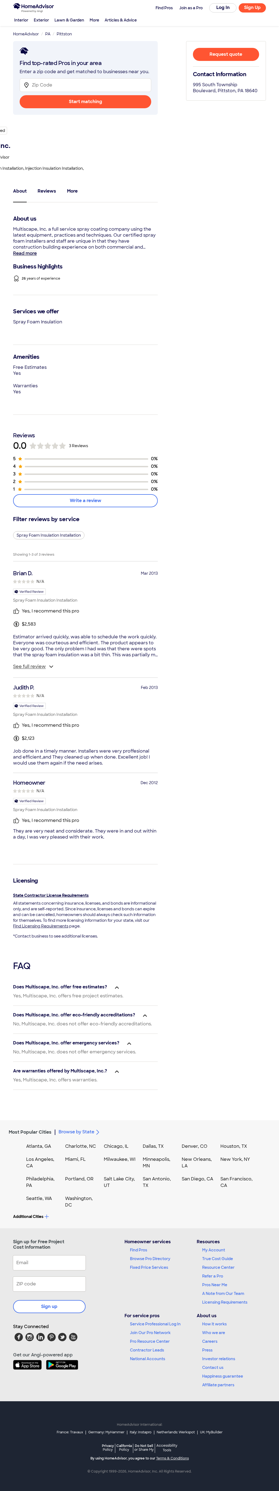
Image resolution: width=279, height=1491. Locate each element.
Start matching (85, 101)
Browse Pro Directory (150, 1258)
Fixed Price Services (149, 1267)
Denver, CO (194, 1146)
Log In (223, 7)
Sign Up (252, 7)
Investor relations (218, 1358)
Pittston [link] (64, 34)
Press (207, 1350)
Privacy (108, 1448)
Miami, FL (75, 1159)
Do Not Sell (144, 1448)
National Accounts (147, 1358)
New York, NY (235, 1159)
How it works (214, 1324)
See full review (29, 666)
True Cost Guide (217, 1258)
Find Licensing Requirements (40, 926)
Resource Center (218, 1267)
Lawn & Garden (69, 20)
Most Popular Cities (30, 1132)
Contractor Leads (147, 1350)
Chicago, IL (116, 1146)
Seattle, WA (39, 1198)
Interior (21, 20)
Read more (25, 253)
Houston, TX (233, 1146)
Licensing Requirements (224, 1302)
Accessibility (166, 1448)
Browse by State (76, 1132)
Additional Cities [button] (28, 1216)
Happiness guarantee (222, 1376)
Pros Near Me (214, 1284)
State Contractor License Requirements (51, 895)
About (20, 191)
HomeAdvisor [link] (26, 34)
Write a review (85, 500)
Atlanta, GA (38, 1146)
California (124, 1448)
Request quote (226, 54)
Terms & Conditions (172, 1458)
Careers (209, 1341)
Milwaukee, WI (119, 1159)
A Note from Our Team (223, 1293)
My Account (213, 1250)
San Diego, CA (197, 1179)
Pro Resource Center (150, 1341)
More (94, 20)
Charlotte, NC (80, 1146)
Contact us (212, 1367)
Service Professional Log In (155, 1324)
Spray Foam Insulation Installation (49, 535)
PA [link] (47, 34)
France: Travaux (70, 1432)
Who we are (213, 1332)
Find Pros (138, 1250)
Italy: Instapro (140, 1432)
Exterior (41, 20)
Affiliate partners (218, 1384)
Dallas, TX (153, 1146)
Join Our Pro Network (150, 1332)
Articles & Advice (121, 20)
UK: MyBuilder (211, 1432)
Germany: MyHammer (106, 1432)
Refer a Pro (212, 1276)
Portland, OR (79, 1179)
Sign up (49, 1306)
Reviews (47, 191)
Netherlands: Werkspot (176, 1432)
